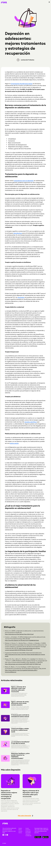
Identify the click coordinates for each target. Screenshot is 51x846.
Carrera (20, 831)
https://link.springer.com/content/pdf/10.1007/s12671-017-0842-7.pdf (23, 664)
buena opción (14, 443)
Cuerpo (20, 828)
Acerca (20, 832)
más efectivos (17, 233)
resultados (21, 297)
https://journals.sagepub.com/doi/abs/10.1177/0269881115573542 (22, 640)
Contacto (28, 829)
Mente (20, 829)
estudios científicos (31, 422)
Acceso (27, 828)
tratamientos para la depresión (24, 180)
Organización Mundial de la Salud (21, 83)
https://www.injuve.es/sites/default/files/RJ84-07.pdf (19, 634)
